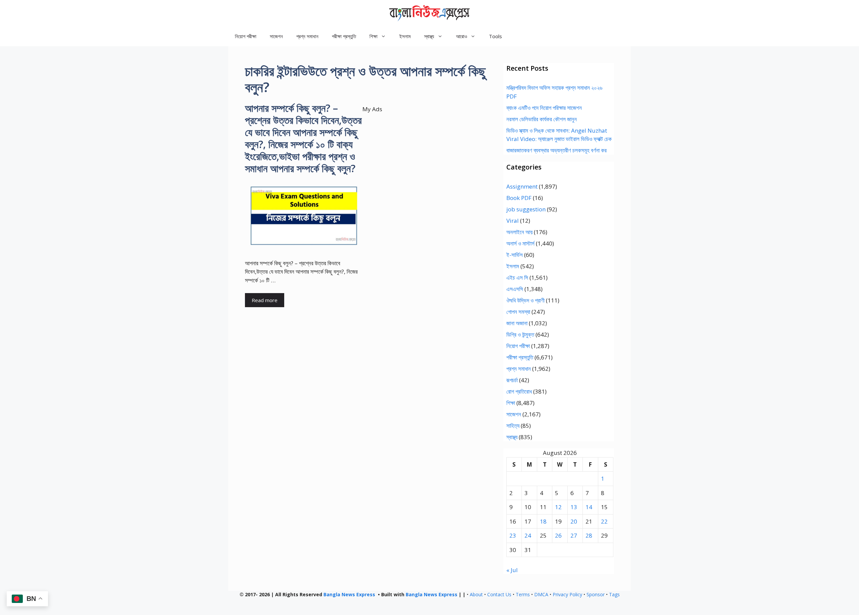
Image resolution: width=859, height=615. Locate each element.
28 (589, 535)
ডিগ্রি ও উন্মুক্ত (520, 334)
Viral (512, 220)
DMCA (541, 594)
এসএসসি (514, 289)
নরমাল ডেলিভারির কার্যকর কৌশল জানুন (541, 119)
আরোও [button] (461, 36)
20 (573, 521)
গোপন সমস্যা (518, 312)
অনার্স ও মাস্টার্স (520, 243)
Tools (495, 36)
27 (573, 535)
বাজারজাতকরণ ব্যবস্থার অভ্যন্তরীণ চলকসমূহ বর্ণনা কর (556, 150)
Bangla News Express (349, 594)
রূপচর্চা (512, 380)
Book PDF (519, 198)
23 (512, 535)
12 (558, 507)
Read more (264, 300)
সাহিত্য (512, 425)
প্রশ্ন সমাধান (307, 36)
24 (527, 535)
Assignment (522, 186)
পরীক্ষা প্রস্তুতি (344, 36)
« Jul (512, 570)
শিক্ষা (510, 403)
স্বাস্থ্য (511, 437)
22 (604, 521)
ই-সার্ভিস (514, 255)
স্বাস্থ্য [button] (429, 36)
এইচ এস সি (517, 277)
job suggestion (526, 209)
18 (543, 521)
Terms (523, 594)
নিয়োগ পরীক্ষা (245, 36)
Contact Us (499, 594)
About (476, 594)
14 (589, 507)
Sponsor (596, 594)
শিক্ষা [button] (373, 36)
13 (573, 507)
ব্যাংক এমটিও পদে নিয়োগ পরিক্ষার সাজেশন (544, 108)
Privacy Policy (567, 594)
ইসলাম (405, 36)
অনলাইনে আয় (519, 232)
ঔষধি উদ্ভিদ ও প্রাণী (525, 300)
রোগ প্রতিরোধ (519, 391)
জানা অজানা (516, 323)
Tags (614, 594)
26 (558, 535)
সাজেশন (276, 36)
